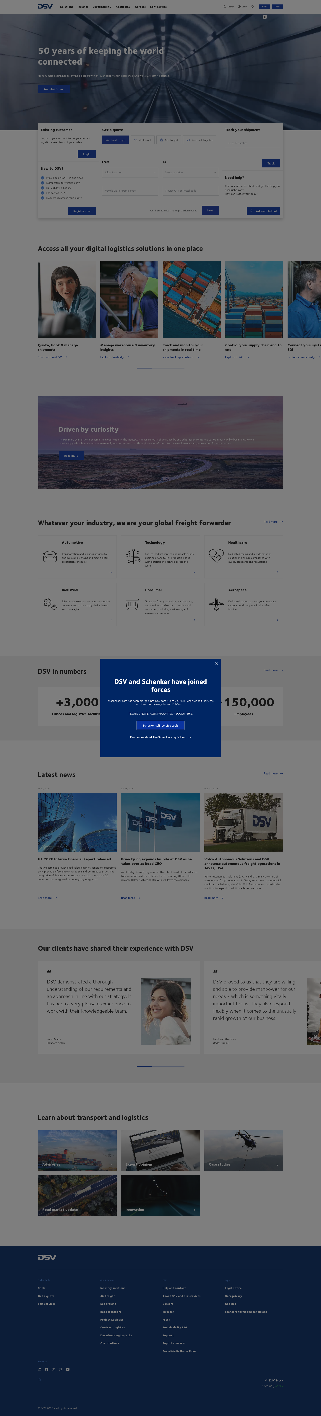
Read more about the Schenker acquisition (158, 737)
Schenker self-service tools (160, 725)
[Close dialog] (216, 663)
